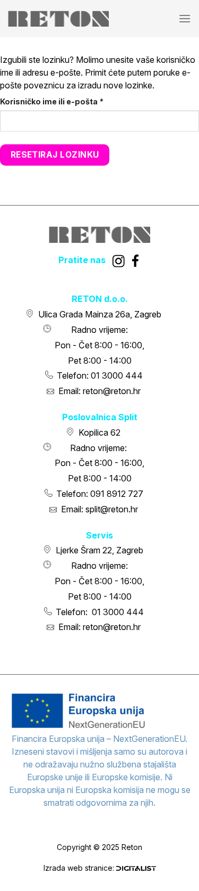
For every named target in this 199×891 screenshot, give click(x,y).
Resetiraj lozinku (55, 155)
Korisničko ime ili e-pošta (71, 101)
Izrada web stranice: (80, 867)
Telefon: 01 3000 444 (100, 375)
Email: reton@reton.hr (99, 391)
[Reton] (58, 19)
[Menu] (184, 18)
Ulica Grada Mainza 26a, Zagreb (99, 314)
